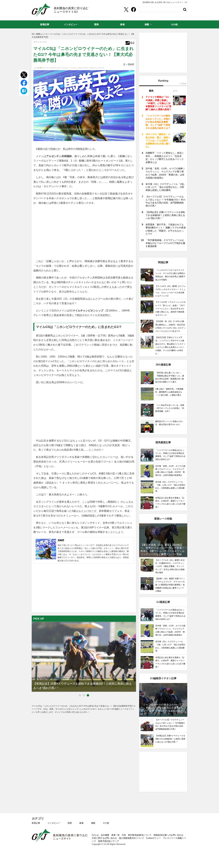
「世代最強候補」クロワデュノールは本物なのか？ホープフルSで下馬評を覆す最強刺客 (165, 243)
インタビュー (54, 823)
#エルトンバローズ (97, 68)
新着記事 (36, 823)
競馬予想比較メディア (108, 841)
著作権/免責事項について (140, 835)
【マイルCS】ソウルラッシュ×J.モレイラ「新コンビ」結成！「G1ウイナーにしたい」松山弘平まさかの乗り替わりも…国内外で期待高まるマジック (170, 308)
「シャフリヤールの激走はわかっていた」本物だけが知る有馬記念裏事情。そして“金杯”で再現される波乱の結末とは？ (158, 121)
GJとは (95, 835)
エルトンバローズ (86, 511)
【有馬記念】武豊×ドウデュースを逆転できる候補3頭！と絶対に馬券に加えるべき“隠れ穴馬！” (165, 215)
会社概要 (105, 835)
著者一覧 (115, 835)
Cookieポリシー (153, 838)
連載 (93, 823)
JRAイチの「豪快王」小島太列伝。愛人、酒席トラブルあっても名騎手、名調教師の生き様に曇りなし (158, 140)
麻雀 (81, 823)
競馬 (70, 823)
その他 (106, 823)
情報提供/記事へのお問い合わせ (168, 835)
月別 (124, 835)
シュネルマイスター (88, 709)
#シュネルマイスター (81, 68)
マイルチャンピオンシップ (88, 310)
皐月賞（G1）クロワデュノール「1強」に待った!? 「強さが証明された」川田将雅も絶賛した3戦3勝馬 (166, 187)
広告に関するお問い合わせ (104, 838)
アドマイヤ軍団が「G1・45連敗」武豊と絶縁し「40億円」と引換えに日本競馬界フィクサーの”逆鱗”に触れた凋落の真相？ (158, 103)
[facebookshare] (133, 9)
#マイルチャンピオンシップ (63, 68)
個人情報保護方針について (131, 838)
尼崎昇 (61, 540)
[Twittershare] (126, 9)
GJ (41, 10)
